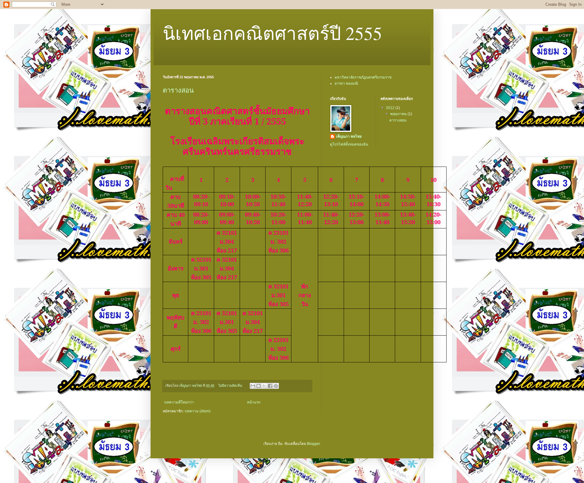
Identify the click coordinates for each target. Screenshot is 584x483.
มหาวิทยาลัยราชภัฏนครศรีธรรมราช (363, 77)
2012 (390, 108)
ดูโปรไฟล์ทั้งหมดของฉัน (349, 144)
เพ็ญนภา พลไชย (349, 136)
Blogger (313, 444)
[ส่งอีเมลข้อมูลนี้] (253, 386)
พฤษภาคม (399, 114)
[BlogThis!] (258, 386)
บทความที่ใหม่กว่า (179, 402)
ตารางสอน (178, 90)
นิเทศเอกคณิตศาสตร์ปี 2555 (272, 33)
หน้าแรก (253, 402)
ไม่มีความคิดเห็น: (231, 385)
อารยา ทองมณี (346, 83)
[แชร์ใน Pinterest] (276, 386)
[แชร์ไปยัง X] (264, 386)
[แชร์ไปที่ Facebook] (270, 386)
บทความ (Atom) (197, 411)
